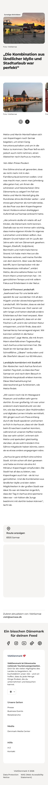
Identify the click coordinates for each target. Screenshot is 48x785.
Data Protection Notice (11, 776)
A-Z (9, 747)
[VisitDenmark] (16, 656)
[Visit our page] (16, 643)
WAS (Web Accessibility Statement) (32, 776)
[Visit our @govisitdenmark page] (32, 643)
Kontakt (11, 751)
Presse (10, 707)
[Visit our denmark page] (8, 643)
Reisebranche (14, 715)
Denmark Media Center (18, 731)
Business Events (15, 711)
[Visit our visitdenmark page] (24, 643)
